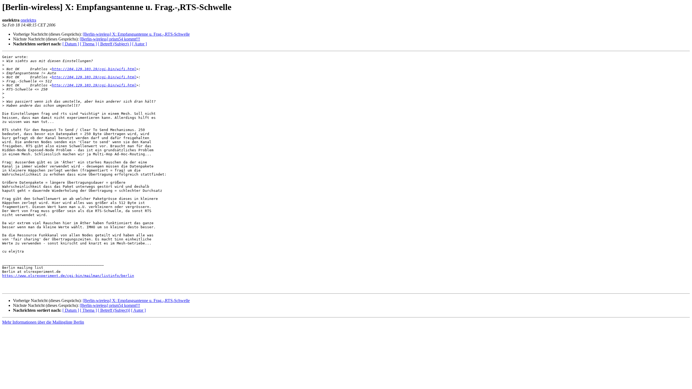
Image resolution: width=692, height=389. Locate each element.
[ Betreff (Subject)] (114, 310)
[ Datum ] (70, 44)
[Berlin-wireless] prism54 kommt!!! (110, 39)
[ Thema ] (88, 44)
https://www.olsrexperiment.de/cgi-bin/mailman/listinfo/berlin (68, 276)
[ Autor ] (139, 44)
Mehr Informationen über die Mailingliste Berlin (43, 322)
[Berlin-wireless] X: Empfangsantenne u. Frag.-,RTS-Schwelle (136, 34)
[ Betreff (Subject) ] (114, 44)
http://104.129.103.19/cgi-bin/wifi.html (94, 69)
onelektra (28, 20)
